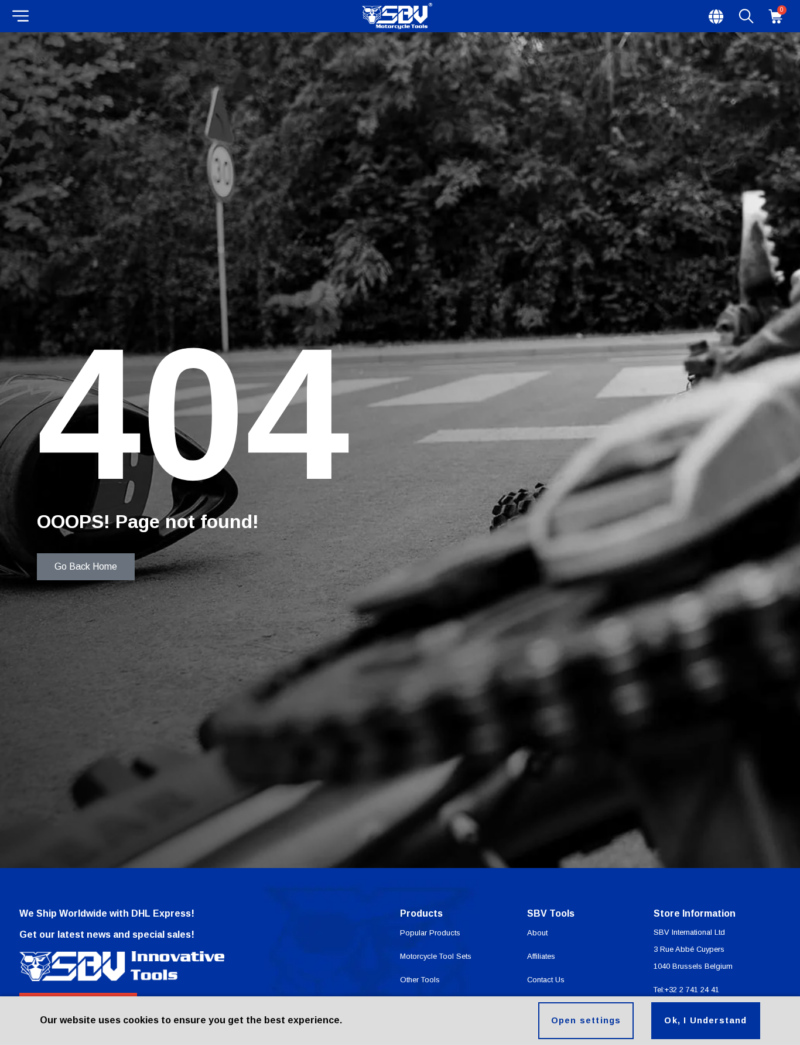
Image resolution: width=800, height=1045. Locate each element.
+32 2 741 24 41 (692, 989)
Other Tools (420, 979)
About (537, 932)
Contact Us (546, 979)
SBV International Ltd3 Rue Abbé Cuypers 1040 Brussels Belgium (693, 949)
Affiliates (541, 956)
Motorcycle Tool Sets (435, 956)
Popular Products (430, 932)
